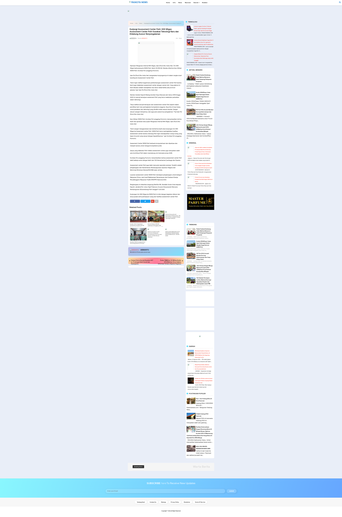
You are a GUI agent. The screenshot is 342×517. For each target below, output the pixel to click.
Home (131, 23)
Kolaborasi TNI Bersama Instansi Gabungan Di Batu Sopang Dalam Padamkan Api (203, 380)
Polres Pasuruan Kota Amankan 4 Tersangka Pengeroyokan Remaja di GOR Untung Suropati (203, 165)
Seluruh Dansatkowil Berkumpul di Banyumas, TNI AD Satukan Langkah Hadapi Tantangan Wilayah (172, 216)
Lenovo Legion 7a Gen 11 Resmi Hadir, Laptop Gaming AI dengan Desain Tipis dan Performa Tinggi (203, 28)
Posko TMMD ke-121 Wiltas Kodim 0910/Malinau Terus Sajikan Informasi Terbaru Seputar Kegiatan (169, 262)
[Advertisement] (200, 298)
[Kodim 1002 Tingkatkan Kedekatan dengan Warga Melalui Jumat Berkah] (138, 216)
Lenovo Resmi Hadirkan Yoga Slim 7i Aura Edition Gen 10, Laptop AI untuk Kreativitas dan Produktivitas (203, 42)
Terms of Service (200, 502)
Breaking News (138, 466)
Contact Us (153, 502)
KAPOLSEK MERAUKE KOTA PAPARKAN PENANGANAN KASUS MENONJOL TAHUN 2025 (172, 233)
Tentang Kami (141, 502)
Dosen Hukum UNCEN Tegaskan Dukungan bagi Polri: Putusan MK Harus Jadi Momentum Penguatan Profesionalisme (155, 226)
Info (136, 23)
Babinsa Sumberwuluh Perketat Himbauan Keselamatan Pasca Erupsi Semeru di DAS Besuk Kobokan (155, 234)
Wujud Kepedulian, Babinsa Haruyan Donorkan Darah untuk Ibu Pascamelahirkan (203, 367)
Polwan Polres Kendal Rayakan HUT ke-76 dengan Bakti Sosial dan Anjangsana (142, 262)
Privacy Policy (175, 502)
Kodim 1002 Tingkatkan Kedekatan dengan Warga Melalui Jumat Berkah (137, 225)
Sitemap (163, 502)
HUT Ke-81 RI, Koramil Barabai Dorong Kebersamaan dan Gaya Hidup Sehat (204, 112)
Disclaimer (187, 502)
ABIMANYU (144, 250)
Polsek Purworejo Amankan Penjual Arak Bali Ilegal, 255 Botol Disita (203, 179)
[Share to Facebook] (135, 201)
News (140, 23)
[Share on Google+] (152, 201)
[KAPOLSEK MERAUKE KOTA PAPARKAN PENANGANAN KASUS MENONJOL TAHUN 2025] (173, 229)
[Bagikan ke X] (145, 201)
